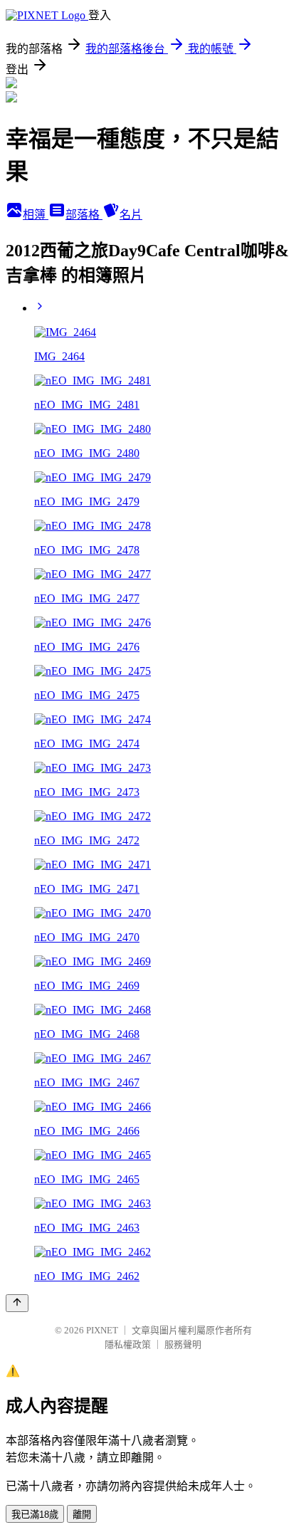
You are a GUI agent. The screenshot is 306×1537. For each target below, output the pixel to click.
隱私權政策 (128, 1344)
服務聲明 (182, 1344)
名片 (131, 215)
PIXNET (102, 1330)
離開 (82, 1514)
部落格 (83, 215)
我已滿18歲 (34, 1514)
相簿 (35, 215)
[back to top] (17, 1303)
